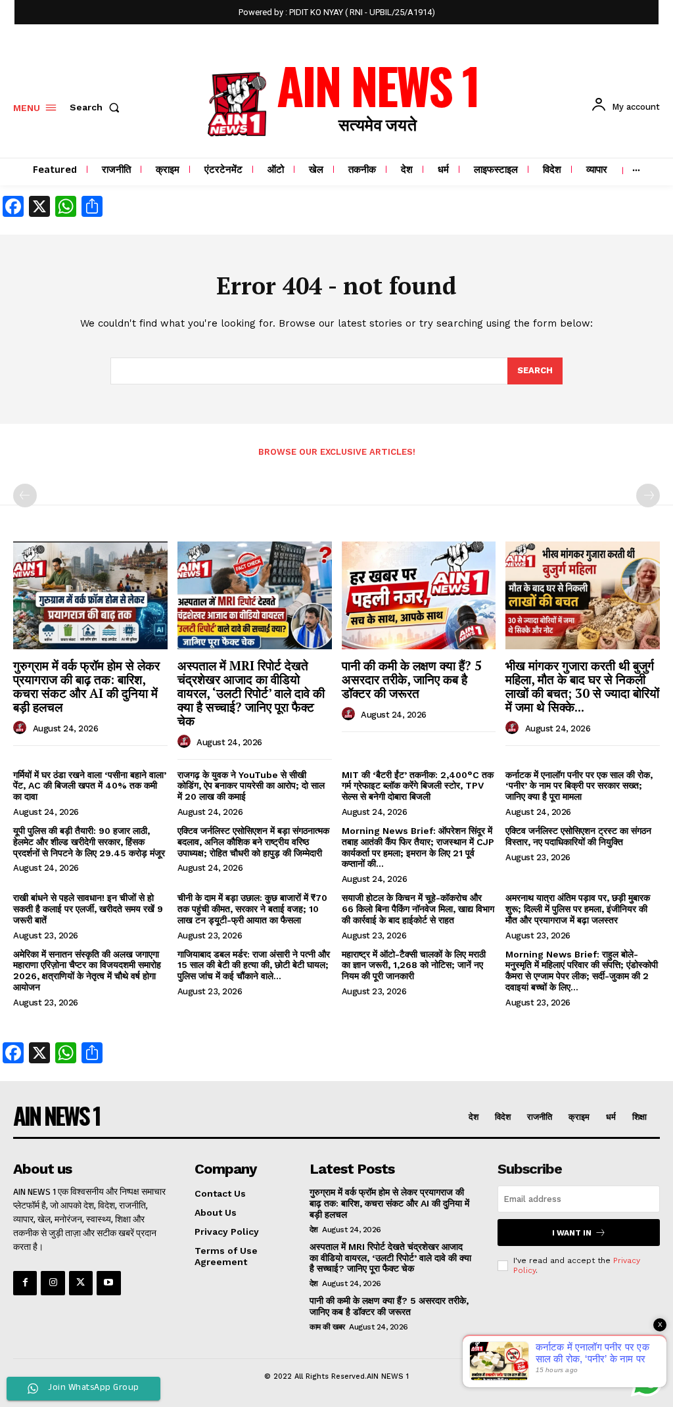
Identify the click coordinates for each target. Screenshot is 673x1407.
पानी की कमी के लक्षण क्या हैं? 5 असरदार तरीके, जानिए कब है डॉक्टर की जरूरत (412, 679)
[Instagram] (52, 1283)
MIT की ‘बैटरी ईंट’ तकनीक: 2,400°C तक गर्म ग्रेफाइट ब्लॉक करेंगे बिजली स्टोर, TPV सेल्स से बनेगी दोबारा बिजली (418, 786)
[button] (97, 107)
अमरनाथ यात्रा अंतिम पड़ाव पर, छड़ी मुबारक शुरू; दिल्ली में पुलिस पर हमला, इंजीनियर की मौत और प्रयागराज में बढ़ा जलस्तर (577, 908)
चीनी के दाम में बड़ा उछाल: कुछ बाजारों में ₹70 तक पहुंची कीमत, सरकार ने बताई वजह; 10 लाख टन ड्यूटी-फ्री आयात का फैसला (252, 908)
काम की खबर (327, 1326)
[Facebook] (25, 1283)
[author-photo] (21, 728)
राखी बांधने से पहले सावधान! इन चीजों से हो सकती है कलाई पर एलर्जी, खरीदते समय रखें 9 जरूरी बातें (88, 908)
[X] (81, 1283)
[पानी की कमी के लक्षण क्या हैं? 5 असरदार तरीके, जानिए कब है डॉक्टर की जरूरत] (419, 595)
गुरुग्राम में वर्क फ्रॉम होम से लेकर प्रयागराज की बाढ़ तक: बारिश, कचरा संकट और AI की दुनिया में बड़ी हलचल (86, 686)
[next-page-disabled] (648, 495)
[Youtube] (108, 1283)
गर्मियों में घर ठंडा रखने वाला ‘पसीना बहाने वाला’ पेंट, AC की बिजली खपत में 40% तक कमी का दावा (89, 786)
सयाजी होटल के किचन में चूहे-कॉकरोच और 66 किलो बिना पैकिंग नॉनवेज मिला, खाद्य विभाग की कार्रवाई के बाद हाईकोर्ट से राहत (418, 908)
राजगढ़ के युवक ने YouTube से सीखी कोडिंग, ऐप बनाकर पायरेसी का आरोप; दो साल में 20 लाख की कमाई (251, 786)
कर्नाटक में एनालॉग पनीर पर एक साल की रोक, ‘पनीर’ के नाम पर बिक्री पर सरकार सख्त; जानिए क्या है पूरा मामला (579, 786)
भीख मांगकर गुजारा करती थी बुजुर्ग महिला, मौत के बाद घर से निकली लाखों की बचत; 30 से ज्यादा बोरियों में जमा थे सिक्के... (582, 686)
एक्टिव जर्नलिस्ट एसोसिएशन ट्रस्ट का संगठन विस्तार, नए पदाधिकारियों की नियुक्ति (578, 836)
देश (314, 1229)
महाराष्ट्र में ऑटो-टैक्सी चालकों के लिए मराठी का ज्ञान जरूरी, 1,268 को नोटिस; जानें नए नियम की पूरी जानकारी (414, 965)
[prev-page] (25, 495)
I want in (572, 1232)
